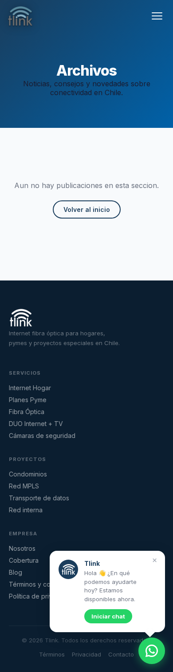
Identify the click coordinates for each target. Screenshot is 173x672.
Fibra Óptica (26, 411)
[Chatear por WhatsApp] (151, 650)
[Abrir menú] (157, 16)
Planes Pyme (28, 399)
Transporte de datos (39, 498)
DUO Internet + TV (36, 423)
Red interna (26, 510)
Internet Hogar (30, 388)
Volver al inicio (86, 209)
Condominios (28, 474)
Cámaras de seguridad (42, 435)
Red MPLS (24, 486)
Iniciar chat (108, 616)
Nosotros (22, 548)
